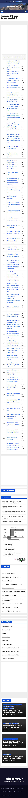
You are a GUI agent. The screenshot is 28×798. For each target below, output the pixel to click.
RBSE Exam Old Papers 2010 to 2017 (12, 604)
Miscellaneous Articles (9, 708)
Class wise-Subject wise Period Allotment (13, 591)
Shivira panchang (7, 644)
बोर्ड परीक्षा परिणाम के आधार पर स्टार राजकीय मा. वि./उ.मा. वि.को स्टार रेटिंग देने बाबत (13, 80)
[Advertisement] (14, 40)
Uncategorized (15, 723)
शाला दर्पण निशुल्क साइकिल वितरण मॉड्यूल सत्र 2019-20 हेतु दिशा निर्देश (13, 365)
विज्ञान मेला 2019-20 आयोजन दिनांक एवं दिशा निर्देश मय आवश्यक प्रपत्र (13, 241)
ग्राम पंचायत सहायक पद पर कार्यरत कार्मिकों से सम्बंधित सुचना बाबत (12, 155)
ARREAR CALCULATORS (6, 795)
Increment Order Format (9, 595)
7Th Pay (7, 788)
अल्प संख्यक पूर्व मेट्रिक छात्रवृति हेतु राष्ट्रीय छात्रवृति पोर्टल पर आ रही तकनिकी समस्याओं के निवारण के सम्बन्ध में (13, 127)
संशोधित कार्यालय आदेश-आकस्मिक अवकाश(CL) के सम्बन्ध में (12, 387)
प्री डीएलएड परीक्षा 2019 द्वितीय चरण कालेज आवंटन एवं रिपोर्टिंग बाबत (13, 233)
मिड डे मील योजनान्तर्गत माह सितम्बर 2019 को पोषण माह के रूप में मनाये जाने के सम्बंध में (13, 379)
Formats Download (7, 626)
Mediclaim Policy (7, 581)
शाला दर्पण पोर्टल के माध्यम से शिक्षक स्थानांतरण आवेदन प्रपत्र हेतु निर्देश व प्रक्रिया (13, 372)
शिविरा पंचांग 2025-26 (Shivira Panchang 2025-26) (13, 726)
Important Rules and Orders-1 (10, 647)
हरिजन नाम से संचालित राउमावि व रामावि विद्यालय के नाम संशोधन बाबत (13, 204)
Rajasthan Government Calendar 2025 (12, 521)
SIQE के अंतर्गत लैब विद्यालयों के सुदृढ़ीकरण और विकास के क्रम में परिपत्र (13, 402)
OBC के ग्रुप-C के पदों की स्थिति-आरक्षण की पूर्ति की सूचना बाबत (13, 87)
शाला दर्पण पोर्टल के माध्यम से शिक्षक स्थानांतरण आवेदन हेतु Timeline (12, 357)
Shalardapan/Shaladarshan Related (12, 584)
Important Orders (4, 791)
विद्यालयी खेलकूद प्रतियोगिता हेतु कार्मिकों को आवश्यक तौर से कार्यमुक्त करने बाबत (13, 350)
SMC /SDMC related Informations (11, 577)
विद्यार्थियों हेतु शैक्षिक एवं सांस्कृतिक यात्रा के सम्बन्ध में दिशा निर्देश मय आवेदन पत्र (13, 343)
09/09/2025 (8, 729)
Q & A (21, 791)
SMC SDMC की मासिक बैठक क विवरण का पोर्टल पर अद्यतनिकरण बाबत (13, 416)
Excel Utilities (16, 788)
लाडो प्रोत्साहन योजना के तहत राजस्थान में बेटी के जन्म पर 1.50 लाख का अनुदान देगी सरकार (13, 743)
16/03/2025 (7, 760)
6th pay (2, 788)
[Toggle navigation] (13, 12)
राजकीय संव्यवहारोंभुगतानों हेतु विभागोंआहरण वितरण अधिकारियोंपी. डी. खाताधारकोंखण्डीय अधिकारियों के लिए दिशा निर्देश (13, 298)
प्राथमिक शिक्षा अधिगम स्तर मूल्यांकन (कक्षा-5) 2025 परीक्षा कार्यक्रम (13, 757)
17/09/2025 (7, 714)
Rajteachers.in (14, 6)
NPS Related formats (8, 588)
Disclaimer (16, 791)
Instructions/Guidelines (9, 706)
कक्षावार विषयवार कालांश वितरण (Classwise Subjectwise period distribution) (12, 712)
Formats (21, 788)
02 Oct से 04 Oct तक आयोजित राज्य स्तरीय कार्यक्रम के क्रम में (13, 67)
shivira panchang (7, 723)
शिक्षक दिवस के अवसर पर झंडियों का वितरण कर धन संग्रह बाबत (13, 190)
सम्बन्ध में (8, 75)
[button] (23, 11)
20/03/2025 (8, 745)
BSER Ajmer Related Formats (10, 607)
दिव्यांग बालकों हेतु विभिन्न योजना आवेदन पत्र (11, 611)
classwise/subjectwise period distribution (13, 704)
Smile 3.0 (11, 791)
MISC (11, 788)
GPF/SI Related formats (8, 573)
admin (14, 714)
